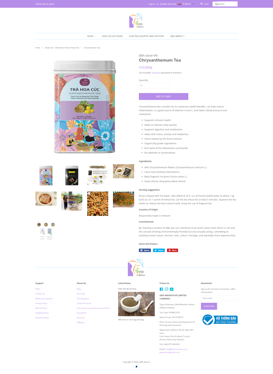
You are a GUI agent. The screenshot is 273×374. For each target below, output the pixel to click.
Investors (81, 317)
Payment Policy (42, 317)
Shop (90, 36)
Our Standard (83, 298)
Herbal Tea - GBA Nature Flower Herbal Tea (62, 48)
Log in (152, 4)
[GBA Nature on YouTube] (171, 290)
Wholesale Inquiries (44, 298)
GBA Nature (144, 362)
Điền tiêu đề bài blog (127, 289)
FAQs (37, 289)
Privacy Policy (41, 303)
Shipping (156, 72)
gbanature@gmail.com (170, 352)
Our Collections (112, 36)
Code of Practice (84, 303)
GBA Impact (177, 36)
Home (37, 48)
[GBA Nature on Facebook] (161, 290)
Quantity (143, 80)
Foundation (82, 312)
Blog (79, 289)
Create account (168, 4)
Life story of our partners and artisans (93, 308)
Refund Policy (41, 308)
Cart (206, 4)
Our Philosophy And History (146, 36)
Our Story (81, 293)
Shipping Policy (42, 312)
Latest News (124, 283)
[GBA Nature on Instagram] (166, 290)
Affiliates (81, 322)
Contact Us (40, 293)
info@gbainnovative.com (176, 349)
